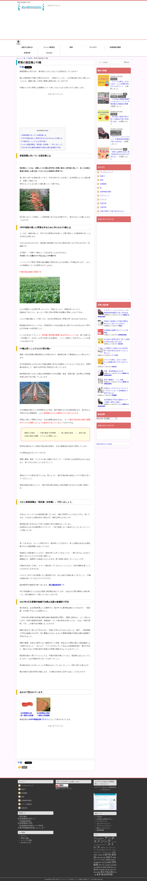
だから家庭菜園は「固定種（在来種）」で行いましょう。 (42, 144)
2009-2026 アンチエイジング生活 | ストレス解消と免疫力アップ (72, 879)
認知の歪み (113, 869)
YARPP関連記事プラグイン (39, 719)
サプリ (97, 844)
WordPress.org (26, 842)
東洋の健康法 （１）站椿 (113, 380)
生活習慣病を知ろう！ (27, 819)
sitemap (49, 53)
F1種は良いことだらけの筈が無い (34, 141)
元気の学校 (99, 857)
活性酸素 (103, 184)
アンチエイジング (106, 172)
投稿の (25, 838)
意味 (103, 862)
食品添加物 (107, 874)
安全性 (30, 58)
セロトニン (105, 847)
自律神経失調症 (115, 47)
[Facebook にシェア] (23, 67)
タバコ (111, 847)
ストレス (103, 199)
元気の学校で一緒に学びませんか (112, 211)
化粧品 (108, 860)
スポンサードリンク (103, 823)
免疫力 (102, 176)
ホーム (19, 58)
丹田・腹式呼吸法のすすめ (113, 371)
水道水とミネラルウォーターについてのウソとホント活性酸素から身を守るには (116, 390)
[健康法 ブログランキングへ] (62, 786)
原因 (112, 859)
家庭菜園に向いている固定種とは (33, 135)
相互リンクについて (103, 828)
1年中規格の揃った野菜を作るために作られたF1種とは (41, 138)
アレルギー (93, 47)
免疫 (104, 857)
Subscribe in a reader (104, 444)
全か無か (103, 859)
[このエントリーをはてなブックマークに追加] (20, 67)
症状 (108, 867)
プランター (108, 850)
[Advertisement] (89, 22)
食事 (99, 874)
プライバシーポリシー (104, 826)
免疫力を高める (27, 47)
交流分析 (27, 53)
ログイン (24, 836)
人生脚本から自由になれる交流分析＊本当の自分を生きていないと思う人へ (116, 350)
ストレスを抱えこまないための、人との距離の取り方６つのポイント (116, 362)
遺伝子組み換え (107, 872)
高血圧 (120, 325)
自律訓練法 (102, 869)
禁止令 (114, 867)
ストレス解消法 (49, 47)
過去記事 (99, 418)
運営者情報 (100, 830)
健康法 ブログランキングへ (64, 788)
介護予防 (103, 207)
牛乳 (103, 865)
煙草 (100, 865)
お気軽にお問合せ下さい (105, 819)
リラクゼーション (107, 852)
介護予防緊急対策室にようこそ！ (31, 828)
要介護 (107, 869)
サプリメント (105, 195)
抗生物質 (108, 862)
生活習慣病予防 (98, 867)
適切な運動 (97, 872)
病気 (71, 47)
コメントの (26, 840)
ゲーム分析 (115, 355)
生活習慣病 (113, 865)
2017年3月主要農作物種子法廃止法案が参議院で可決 (41, 147)
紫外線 (96, 869)
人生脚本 (99, 855)
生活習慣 (107, 865)
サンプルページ (102, 821)
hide (46, 130)
